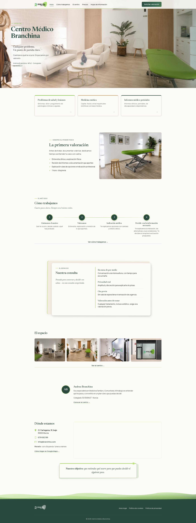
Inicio (52, 4)
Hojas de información (99, 4)
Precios (85, 4)
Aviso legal (123, 508)
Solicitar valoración (151, 4)
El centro (76, 4)
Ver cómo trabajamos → (98, 242)
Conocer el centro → (82, 402)
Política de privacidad (154, 508)
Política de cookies (136, 508)
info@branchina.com (47, 442)
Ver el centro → (98, 365)
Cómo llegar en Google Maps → (47, 451)
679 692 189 (43, 437)
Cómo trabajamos (63, 4)
